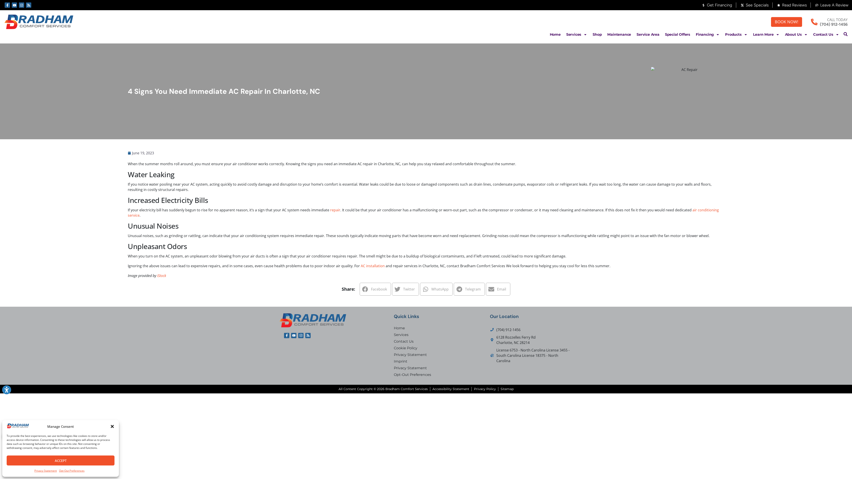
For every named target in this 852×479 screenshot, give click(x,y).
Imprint (400, 361)
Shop (597, 34)
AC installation (373, 265)
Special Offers (677, 34)
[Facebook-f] (7, 5)
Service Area (648, 34)
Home (555, 34)
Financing (705, 34)
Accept (61, 460)
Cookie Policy (405, 348)
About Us (793, 34)
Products (733, 34)
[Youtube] (14, 5)
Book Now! (786, 21)
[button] (112, 426)
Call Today (837, 19)
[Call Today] (814, 22)
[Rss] (28, 5)
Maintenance (619, 34)
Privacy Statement (45, 471)
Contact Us (823, 34)
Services (573, 34)
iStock (161, 275)
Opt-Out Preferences (72, 471)
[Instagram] (21, 5)
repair (335, 210)
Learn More (763, 34)
